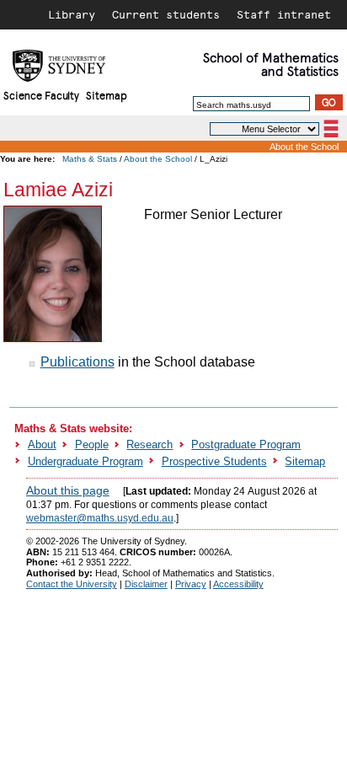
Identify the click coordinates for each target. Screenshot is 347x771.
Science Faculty (41, 95)
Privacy (190, 584)
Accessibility (238, 584)
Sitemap (106, 95)
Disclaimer (146, 584)
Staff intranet (284, 14)
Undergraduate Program (85, 461)
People (92, 444)
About (42, 444)
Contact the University (71, 584)
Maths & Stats (89, 158)
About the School (304, 147)
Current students (166, 14)
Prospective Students (214, 461)
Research (149, 444)
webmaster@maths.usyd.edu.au (100, 518)
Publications (77, 362)
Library (71, 14)
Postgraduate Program (246, 444)
